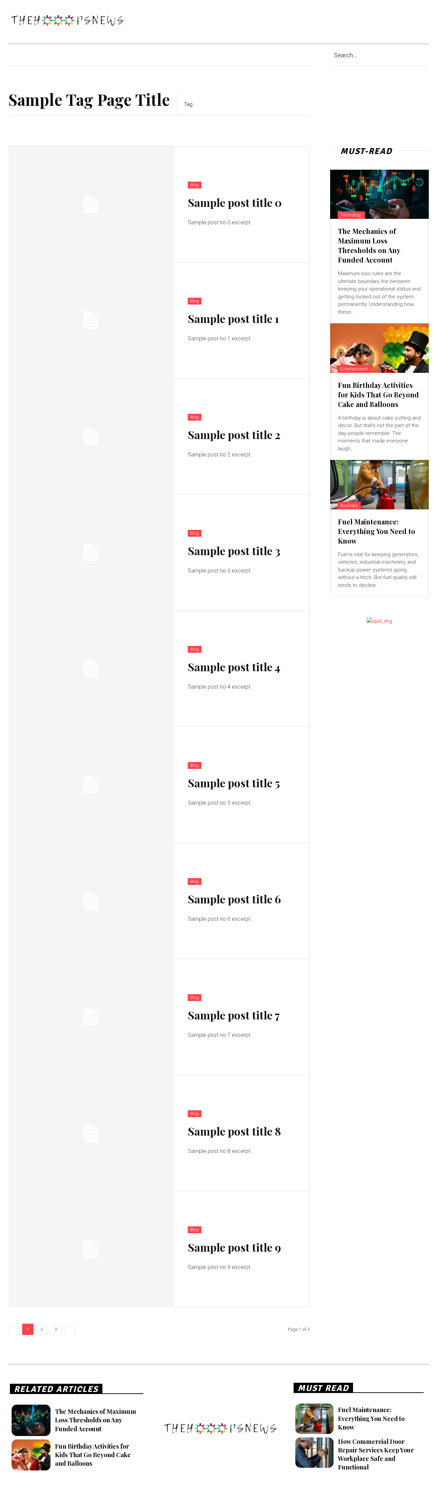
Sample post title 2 (234, 434)
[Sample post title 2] (91, 437)
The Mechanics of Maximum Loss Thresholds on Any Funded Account (369, 245)
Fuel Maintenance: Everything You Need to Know (376, 531)
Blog (194, 185)
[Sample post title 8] (91, 1133)
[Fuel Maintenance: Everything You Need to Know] (379, 484)
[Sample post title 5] (91, 785)
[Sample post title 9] (91, 1249)
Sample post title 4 (234, 666)
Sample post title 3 (234, 550)
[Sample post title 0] (91, 204)
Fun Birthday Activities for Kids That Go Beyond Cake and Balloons (378, 394)
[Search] (426, 55)
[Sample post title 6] (91, 901)
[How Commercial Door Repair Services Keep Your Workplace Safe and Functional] (314, 1452)
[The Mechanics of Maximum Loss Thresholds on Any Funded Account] (379, 194)
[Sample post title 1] (91, 321)
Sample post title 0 (235, 202)
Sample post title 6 (234, 898)
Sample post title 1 (233, 318)
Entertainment (354, 369)
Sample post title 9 (234, 1247)
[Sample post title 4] (91, 669)
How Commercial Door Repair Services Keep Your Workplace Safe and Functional (376, 1454)
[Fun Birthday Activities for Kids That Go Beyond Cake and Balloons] (379, 347)
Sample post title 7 (234, 1015)
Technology (351, 215)
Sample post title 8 (234, 1131)
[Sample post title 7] (91, 1017)
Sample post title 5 (234, 782)
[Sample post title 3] (91, 553)
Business (349, 505)
